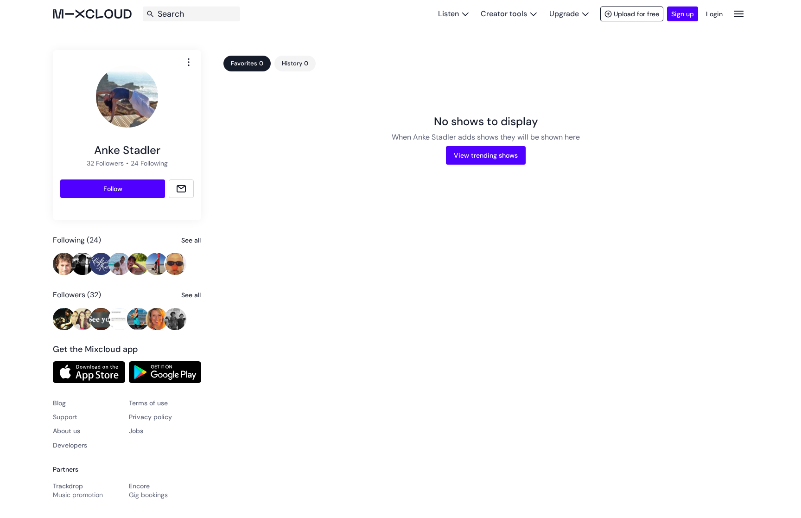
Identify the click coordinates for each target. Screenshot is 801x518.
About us (66, 431)
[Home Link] (92, 14)
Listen (448, 14)
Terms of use (148, 403)
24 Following (149, 163)
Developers (70, 445)
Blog (59, 403)
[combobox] (188, 62)
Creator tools (504, 14)
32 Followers (105, 163)
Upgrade (564, 14)
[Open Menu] (739, 13)
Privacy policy (150, 417)
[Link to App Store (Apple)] (89, 372)
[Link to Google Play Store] (165, 372)
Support (65, 417)
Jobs (136, 431)
